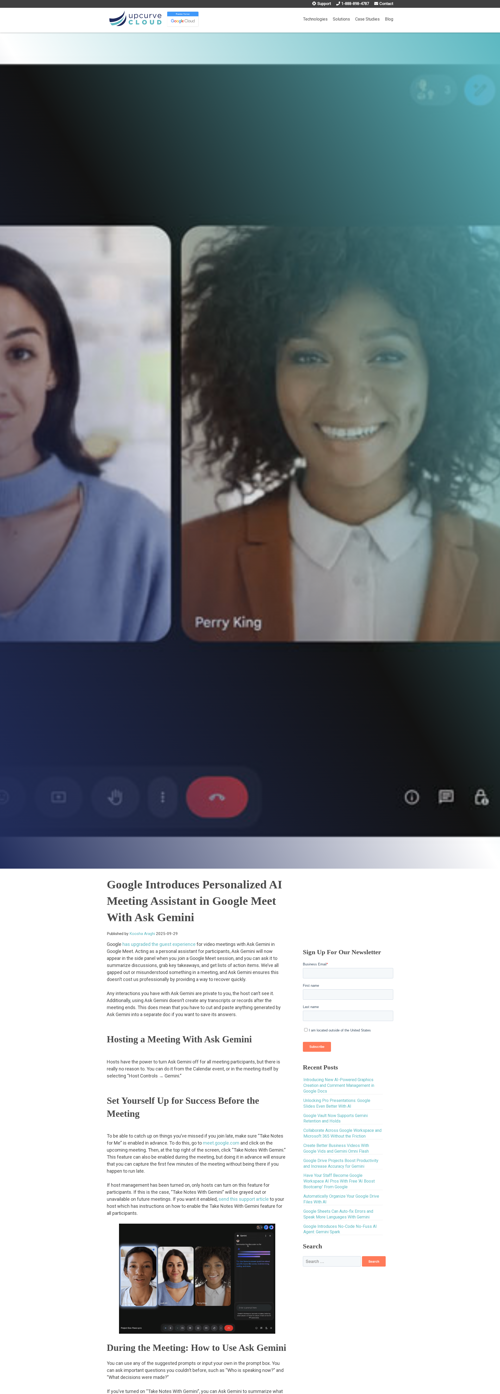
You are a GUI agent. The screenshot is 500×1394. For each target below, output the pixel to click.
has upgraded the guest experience (159, 944)
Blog (389, 19)
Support (324, 3)
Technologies (315, 19)
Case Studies (367, 19)
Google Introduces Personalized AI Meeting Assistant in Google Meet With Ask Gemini (194, 901)
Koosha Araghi (142, 933)
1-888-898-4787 (355, 3)
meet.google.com (221, 1143)
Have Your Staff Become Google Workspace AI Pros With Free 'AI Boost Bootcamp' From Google (339, 1181)
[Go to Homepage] (135, 19)
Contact (386, 3)
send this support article (243, 1199)
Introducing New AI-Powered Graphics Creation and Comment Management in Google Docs (338, 1085)
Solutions (341, 19)
